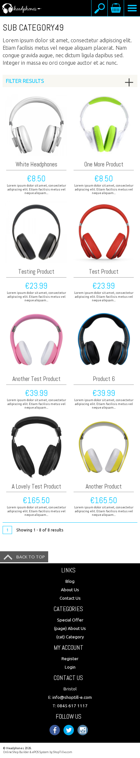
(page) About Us (70, 628)
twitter (68, 730)
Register (70, 658)
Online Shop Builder (16, 752)
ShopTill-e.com (62, 752)
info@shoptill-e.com (72, 697)
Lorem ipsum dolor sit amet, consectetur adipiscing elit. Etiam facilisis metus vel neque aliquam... (36, 189)
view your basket (115, 8)
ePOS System (40, 752)
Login (70, 667)
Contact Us (70, 598)
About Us (70, 589)
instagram (82, 730)
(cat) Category (70, 636)
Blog (70, 581)
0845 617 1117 (72, 705)
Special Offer (70, 619)
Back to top (30, 556)
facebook (54, 730)
